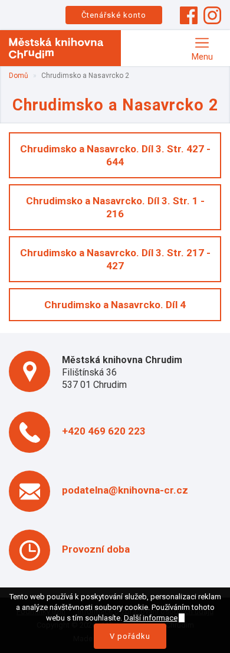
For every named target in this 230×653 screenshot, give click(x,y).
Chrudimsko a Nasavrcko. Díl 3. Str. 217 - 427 (115, 259)
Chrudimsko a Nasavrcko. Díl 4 (115, 305)
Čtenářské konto (113, 15)
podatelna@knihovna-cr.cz (125, 490)
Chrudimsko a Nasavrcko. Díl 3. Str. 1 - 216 (115, 207)
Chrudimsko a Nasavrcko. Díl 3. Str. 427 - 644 (115, 155)
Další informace (151, 617)
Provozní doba (96, 549)
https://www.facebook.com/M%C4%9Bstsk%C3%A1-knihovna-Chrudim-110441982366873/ (189, 15)
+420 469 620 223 (104, 431)
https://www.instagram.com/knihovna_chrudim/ (212, 15)
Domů (18, 75)
